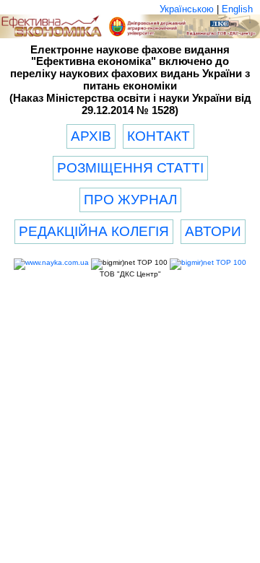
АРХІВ (91, 136)
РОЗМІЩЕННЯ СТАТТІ (130, 167)
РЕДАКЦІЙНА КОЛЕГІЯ (94, 231)
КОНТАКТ (158, 136)
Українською (187, 9)
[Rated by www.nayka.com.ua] (51, 262)
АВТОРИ (213, 231)
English (237, 9)
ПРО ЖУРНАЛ (130, 199)
